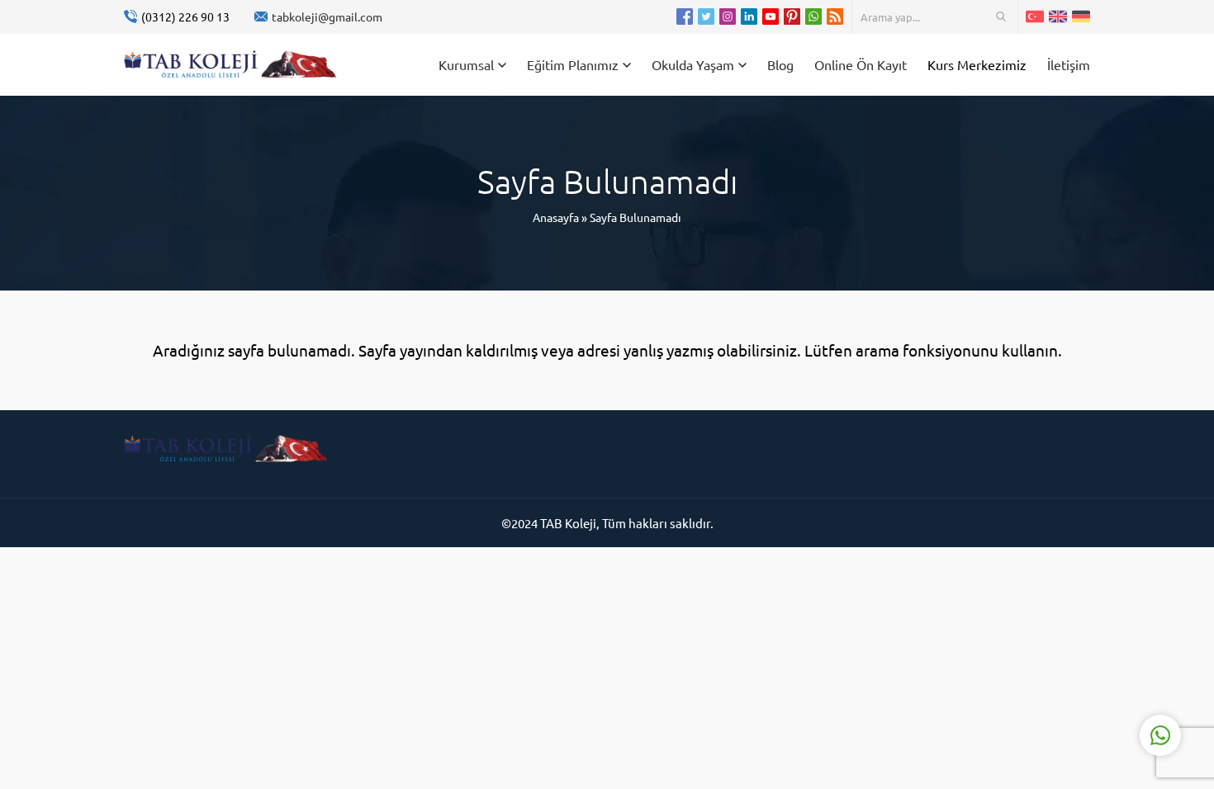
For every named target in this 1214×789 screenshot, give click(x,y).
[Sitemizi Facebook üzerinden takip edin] (684, 16)
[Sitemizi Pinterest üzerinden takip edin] (792, 16)
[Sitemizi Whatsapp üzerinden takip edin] (813, 16)
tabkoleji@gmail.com (327, 16)
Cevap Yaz (1057, 669)
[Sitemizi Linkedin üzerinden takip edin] (749, 16)
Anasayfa (556, 217)
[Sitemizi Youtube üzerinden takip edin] (770, 16)
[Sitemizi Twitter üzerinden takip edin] (706, 16)
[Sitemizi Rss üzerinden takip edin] (835, 16)
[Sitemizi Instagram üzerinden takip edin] (727, 16)
